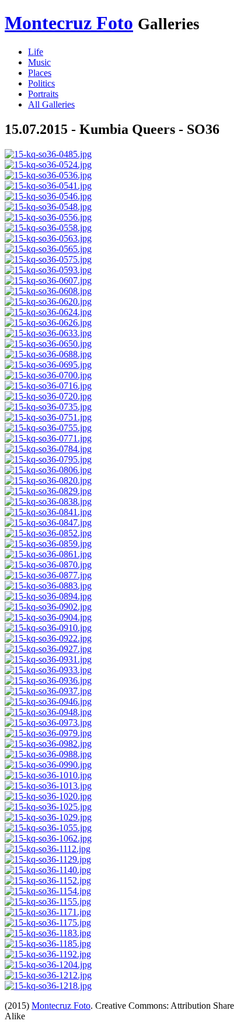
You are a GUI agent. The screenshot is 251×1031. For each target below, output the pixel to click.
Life (35, 52)
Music (39, 62)
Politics (41, 83)
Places (39, 73)
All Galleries (51, 104)
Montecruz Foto (69, 22)
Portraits (43, 94)
